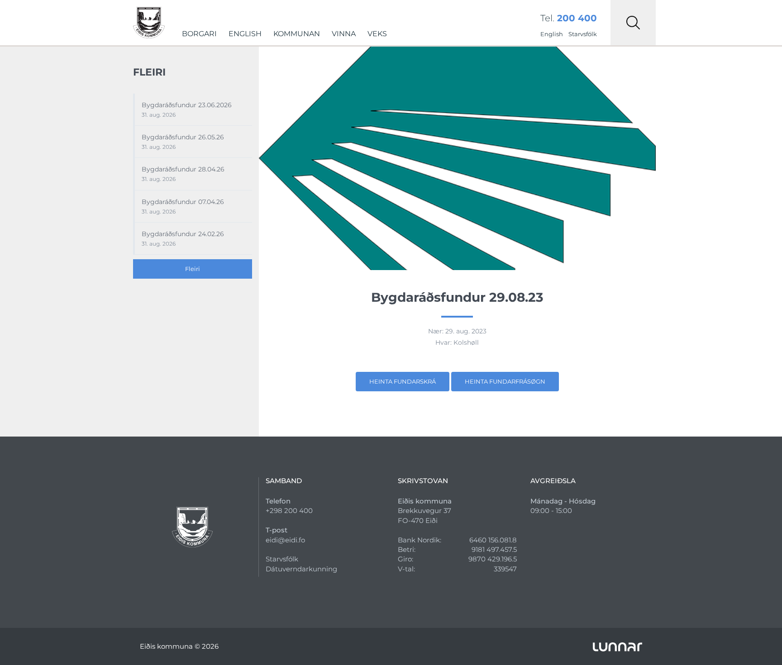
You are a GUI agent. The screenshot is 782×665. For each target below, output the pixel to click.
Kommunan (296, 33)
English (245, 33)
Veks (377, 33)
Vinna (344, 33)
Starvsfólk (582, 34)
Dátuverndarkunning (301, 569)
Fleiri (192, 268)
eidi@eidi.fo (285, 540)
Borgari (199, 33)
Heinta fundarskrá (402, 381)
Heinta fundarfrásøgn (505, 381)
